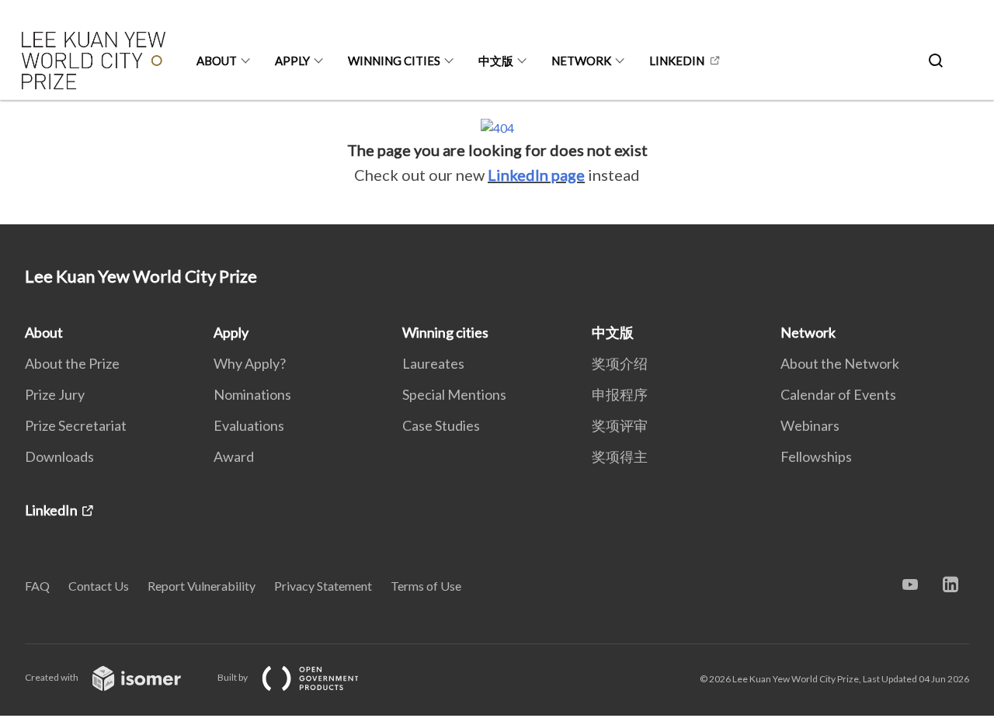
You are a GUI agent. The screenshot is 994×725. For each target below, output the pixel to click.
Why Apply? (250, 363)
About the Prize (72, 363)
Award (234, 456)
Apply (292, 61)
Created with (52, 677)
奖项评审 (620, 425)
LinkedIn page (536, 174)
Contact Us (98, 585)
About (216, 61)
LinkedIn (676, 61)
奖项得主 (620, 456)
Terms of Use (426, 585)
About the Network (839, 363)
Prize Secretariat (76, 425)
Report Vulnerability (201, 585)
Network (581, 61)
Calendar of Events (838, 394)
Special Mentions (454, 394)
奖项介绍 (620, 363)
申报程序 (620, 394)
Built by (233, 677)
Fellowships (816, 456)
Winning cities (394, 61)
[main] (497, 162)
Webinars (809, 425)
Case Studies (441, 425)
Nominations (252, 394)
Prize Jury (55, 394)
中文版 (495, 61)
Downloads (59, 456)
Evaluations (249, 425)
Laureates (433, 363)
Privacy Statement (323, 585)
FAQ (37, 585)
